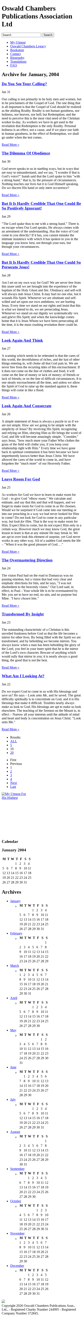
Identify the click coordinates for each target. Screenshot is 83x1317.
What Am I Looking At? (23, 676)
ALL (13, 741)
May (13, 1030)
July (13, 1099)
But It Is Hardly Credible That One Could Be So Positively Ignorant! (41, 205)
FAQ (13, 65)
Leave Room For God (21, 479)
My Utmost (18, 42)
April (13, 998)
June (13, 1067)
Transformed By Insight (23, 614)
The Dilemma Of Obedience (26, 153)
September (17, 1169)
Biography (17, 58)
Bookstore (17, 50)
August (15, 1132)
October (15, 1201)
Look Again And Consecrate (26, 406)
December (17, 1265)
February (16, 933)
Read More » (10, 144)
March (14, 965)
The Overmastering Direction (27, 560)
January (15, 901)
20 (12, 752)
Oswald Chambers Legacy (28, 46)
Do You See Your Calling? (24, 84)
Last (13, 786)
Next (13, 783)
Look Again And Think (22, 340)
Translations (18, 61)
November (17, 1233)
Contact (15, 54)
